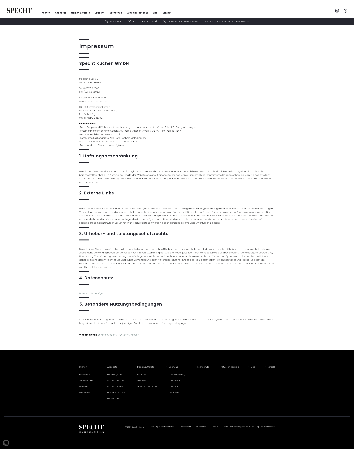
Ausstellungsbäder (115, 386)
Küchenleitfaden (114, 398)
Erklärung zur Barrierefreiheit (162, 426)
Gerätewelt (141, 380)
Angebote (60, 12)
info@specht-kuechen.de (145, 21)
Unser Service (174, 380)
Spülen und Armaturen (147, 386)
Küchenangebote (114, 374)
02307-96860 (116, 21)
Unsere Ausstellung (177, 374)
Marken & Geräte (80, 12)
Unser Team (174, 386)
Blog (155, 12)
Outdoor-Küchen (86, 380)
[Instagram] (337, 11)
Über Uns (100, 12)
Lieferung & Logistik (87, 392)
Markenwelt (142, 374)
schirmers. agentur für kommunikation (118, 334)
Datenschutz (185, 426)
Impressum (201, 426)
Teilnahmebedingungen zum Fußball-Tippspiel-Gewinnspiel (249, 426)
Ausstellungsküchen (115, 380)
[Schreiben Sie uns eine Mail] (129, 21)
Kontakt (166, 12)
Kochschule (116, 12)
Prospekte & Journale (116, 392)
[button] (6, 443)
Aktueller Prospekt (137, 12)
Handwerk (83, 386)
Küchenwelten (85, 374)
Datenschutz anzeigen (91, 293)
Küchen (46, 12)
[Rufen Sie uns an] (106, 21)
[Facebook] (345, 11)
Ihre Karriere (174, 392)
